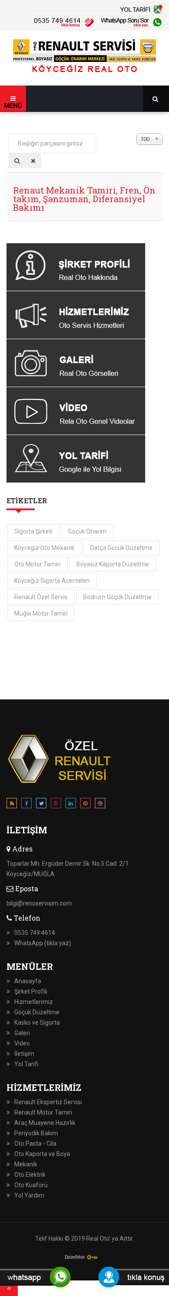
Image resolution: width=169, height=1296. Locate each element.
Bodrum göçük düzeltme (117, 597)
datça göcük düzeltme (121, 547)
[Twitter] (41, 805)
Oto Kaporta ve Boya (42, 1153)
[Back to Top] (9, 1288)
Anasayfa (27, 981)
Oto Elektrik (30, 1174)
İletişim (24, 1053)
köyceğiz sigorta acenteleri (52, 580)
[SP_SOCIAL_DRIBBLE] (100, 805)
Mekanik (25, 1164)
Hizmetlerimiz (33, 1001)
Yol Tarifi (26, 1064)
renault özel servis (41, 597)
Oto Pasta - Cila (35, 1143)
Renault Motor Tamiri (43, 1112)
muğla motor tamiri (41, 613)
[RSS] (11, 805)
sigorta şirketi (33, 531)
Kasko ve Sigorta (37, 1022)
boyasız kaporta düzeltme (112, 564)
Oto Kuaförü (31, 1185)
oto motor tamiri (37, 564)
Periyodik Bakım (36, 1133)
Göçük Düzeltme (36, 1012)
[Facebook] (26, 805)
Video (22, 1043)
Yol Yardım (29, 1195)
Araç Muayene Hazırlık (44, 1122)
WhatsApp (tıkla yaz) (42, 943)
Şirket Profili (30, 991)
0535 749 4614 (34, 932)
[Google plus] (56, 805)
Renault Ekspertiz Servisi (48, 1102)
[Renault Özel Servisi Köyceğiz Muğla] (84, 56)
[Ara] (17, 160)
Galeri (22, 1032)
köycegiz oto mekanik (44, 547)
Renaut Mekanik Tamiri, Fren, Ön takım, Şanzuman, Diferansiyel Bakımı (84, 198)
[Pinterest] (85, 805)
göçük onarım (87, 531)
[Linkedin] (70, 805)
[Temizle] (33, 160)
